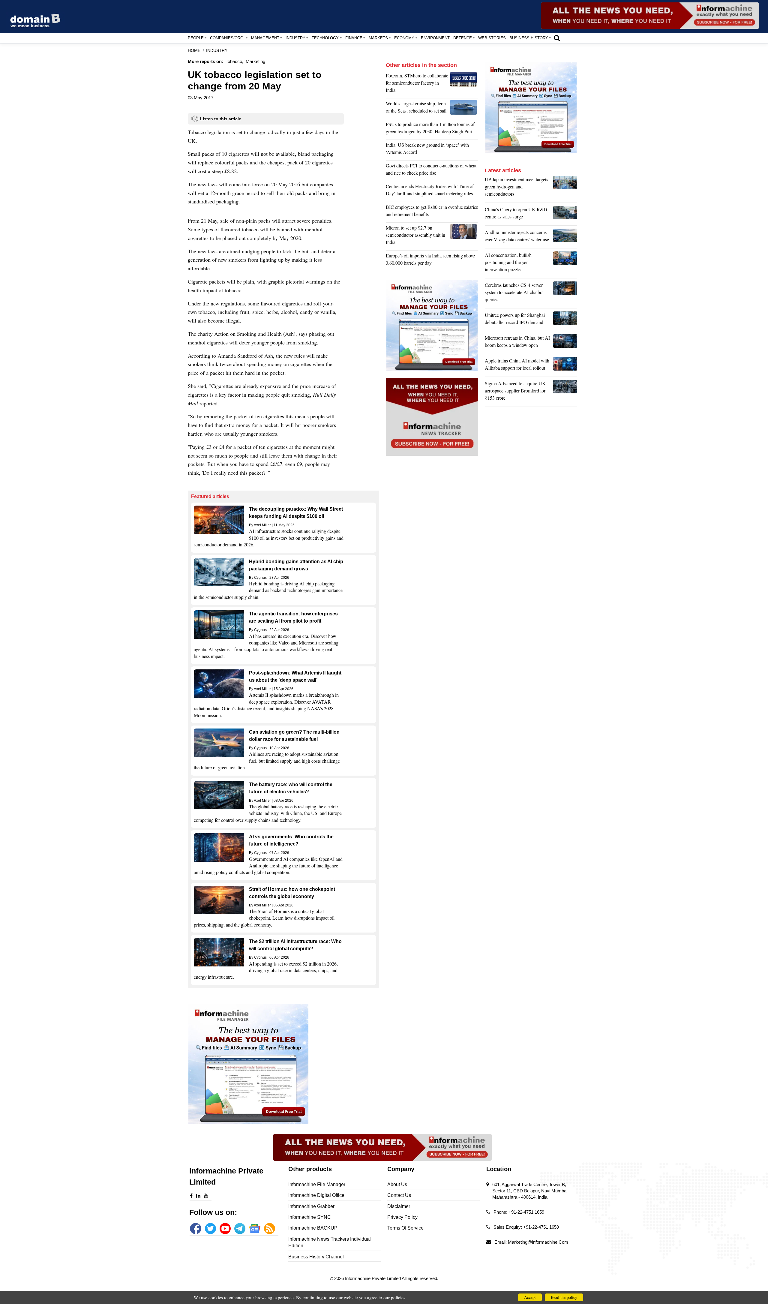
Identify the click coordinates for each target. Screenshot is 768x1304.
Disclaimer (398, 1206)
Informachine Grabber (311, 1206)
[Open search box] (557, 37)
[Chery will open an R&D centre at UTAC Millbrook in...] (565, 214)
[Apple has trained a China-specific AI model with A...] (565, 365)
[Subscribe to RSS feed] (269, 1228)
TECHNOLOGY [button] (325, 38)
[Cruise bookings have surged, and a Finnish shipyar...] (464, 108)
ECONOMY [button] (404, 38)
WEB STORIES (492, 38)
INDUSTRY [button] (295, 38)
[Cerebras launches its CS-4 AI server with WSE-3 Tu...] (565, 293)
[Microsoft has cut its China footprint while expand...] (565, 343)
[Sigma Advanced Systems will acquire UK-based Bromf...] (565, 392)
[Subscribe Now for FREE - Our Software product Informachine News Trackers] (650, 15)
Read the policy (564, 1297)
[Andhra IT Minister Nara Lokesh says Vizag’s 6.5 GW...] (565, 237)
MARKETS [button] (378, 38)
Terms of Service (405, 1227)
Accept (530, 1297)
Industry (216, 50)
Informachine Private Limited (373, 1278)
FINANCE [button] (353, 38)
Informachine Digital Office (316, 1195)
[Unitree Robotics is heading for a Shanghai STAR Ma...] (565, 320)
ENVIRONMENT (435, 38)
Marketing (255, 61)
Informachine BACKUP (313, 1227)
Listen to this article (220, 118)
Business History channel (316, 1256)
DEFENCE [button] (462, 38)
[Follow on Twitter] (210, 1228)
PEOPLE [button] (196, 38)
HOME (194, 50)
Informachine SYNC (309, 1217)
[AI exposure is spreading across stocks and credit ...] (565, 263)
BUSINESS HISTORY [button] (528, 38)
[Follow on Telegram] (239, 1228)
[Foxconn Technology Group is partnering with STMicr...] (464, 84)
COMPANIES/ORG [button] (227, 38)
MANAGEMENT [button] (265, 38)
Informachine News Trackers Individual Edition (329, 1242)
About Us (397, 1184)
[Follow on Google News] (254, 1228)
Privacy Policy (402, 1217)
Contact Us (399, 1195)
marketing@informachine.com (538, 1242)
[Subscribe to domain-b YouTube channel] (225, 1228)
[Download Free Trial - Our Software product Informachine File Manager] (283, 1064)
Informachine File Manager (316, 1184)
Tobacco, (234, 61)
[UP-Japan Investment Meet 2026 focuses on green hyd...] (565, 188)
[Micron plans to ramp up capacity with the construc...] (464, 236)
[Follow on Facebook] (195, 1228)
